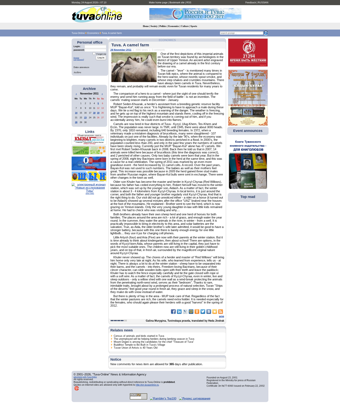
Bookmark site (177, 2)
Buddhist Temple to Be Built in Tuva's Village (139, 344)
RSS (188, 2)
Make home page (158, 2)
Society (154, 26)
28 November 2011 (120, 50)
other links (90, 193)
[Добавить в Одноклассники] (197, 311)
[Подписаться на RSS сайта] (220, 311)
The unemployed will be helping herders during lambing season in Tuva (154, 338)
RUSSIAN (263, 2)
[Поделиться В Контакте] (208, 311)
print (221, 316)
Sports (193, 26)
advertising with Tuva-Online (85, 377)
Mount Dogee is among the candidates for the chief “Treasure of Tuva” (154, 341)
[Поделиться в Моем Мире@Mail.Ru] (191, 311)
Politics (162, 26)
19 (98, 113)
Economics (173, 26)
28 (76, 122)
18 (94, 113)
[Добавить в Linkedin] (179, 311)
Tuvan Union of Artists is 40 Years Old (135, 347)
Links (89, 132)
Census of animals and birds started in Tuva (139, 335)
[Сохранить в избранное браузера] (214, 311)
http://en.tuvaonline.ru (147, 384)
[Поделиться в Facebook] (173, 311)
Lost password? (79, 60)
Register (76, 58)
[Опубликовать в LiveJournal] (185, 311)
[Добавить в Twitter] (202, 311)
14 (76, 113)
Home (146, 26)
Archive (77, 72)
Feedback (250, 2)
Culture (185, 26)
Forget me (101, 54)
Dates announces (81, 67)
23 (85, 117)
